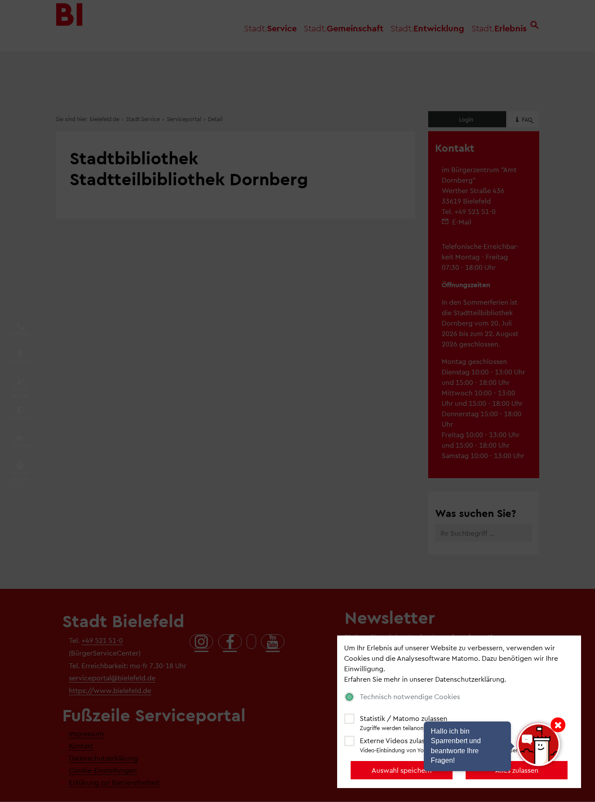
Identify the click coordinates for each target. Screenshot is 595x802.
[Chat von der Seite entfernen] (558, 725)
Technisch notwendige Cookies (410, 696)
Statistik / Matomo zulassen (403, 718)
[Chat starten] (538, 744)
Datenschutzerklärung (469, 679)
